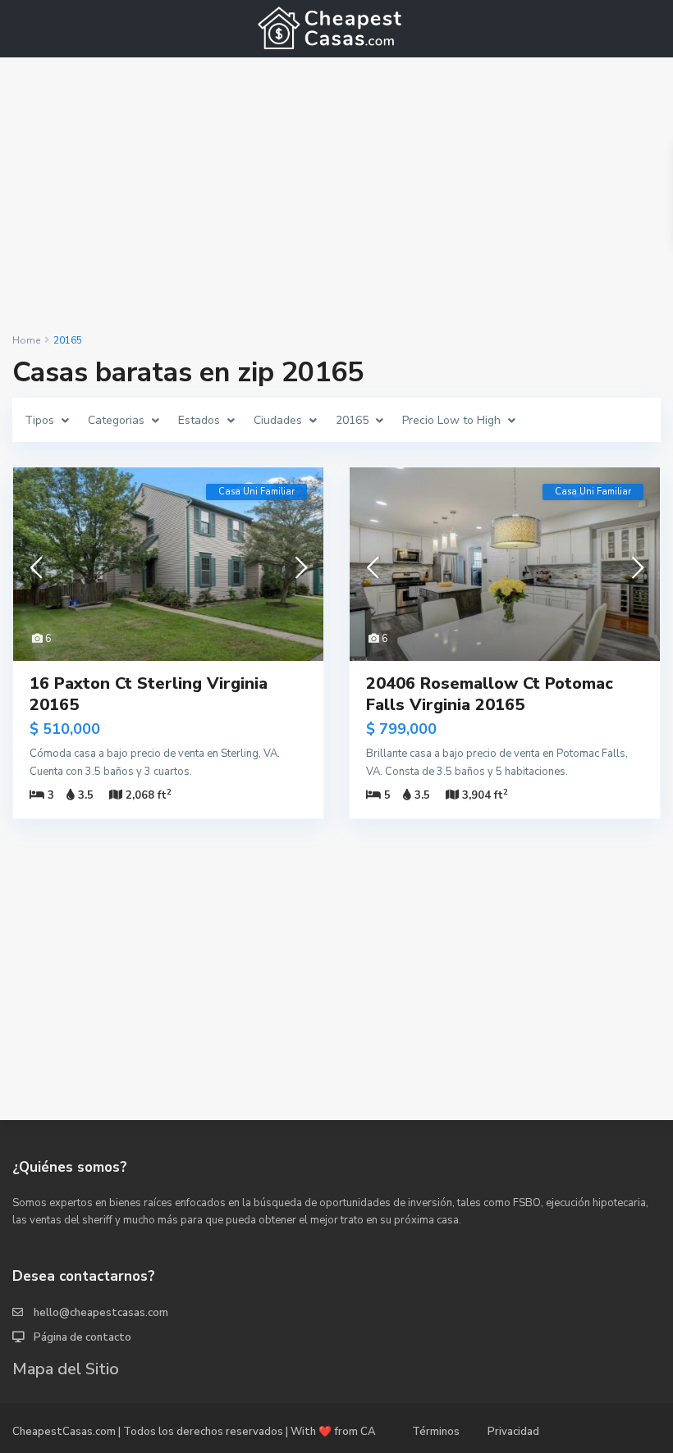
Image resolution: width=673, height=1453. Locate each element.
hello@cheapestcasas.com (101, 1312)
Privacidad (513, 1431)
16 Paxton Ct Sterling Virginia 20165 (149, 694)
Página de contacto (82, 1337)
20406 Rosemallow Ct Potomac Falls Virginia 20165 (489, 694)
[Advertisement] (336, 195)
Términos (436, 1431)
